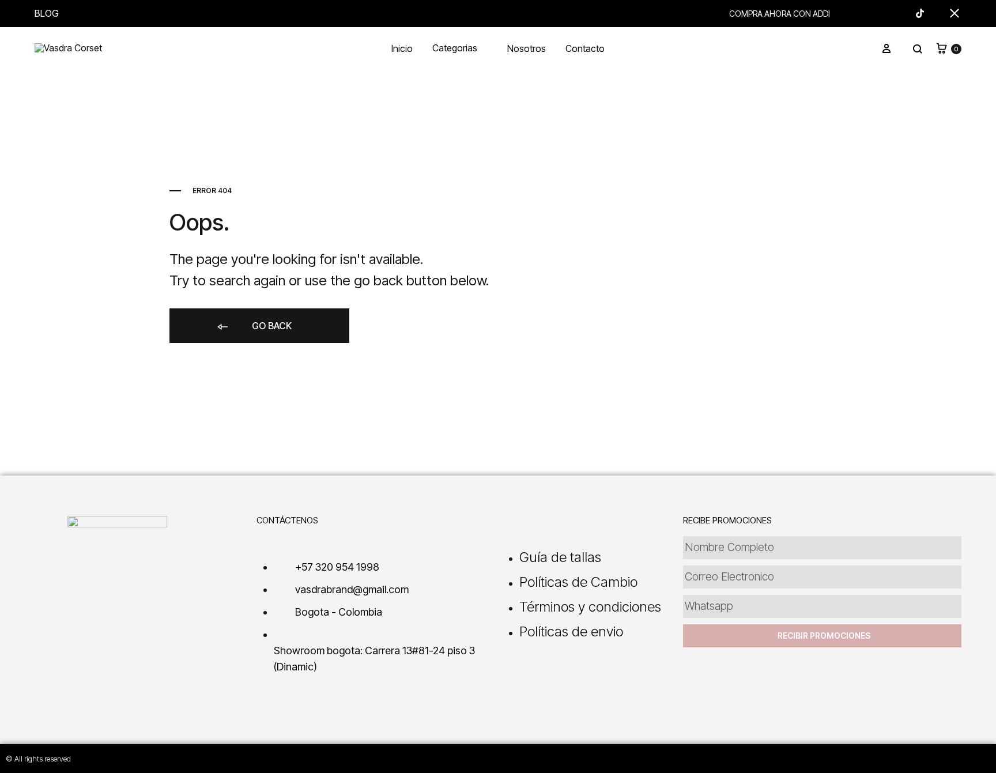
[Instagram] (909, 757)
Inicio (402, 49)
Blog (47, 14)
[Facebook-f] (960, 757)
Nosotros (526, 49)
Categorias (454, 49)
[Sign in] (886, 49)
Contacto (585, 49)
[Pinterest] (985, 757)
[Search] (918, 48)
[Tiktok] (935, 757)
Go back (271, 325)
